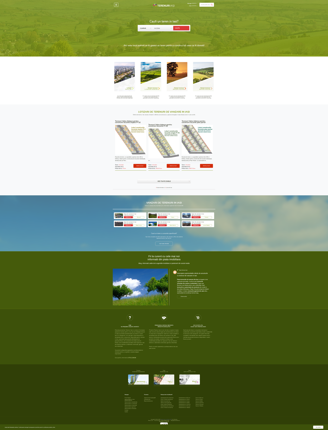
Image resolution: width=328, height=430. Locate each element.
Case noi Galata (199, 401)
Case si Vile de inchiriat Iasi (167, 407)
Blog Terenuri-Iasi (183, 270)
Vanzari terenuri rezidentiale (131, 402)
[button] (146, 28)
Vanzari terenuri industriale (131, 405)
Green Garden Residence (166, 404)
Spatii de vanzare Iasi (165, 401)
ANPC (168, 420)
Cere (192, 5)
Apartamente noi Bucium (184, 397)
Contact (126, 410)
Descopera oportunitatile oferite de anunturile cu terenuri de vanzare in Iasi (192, 274)
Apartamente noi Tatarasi (184, 407)
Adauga (191, 3)
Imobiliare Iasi (147, 399)
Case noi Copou (199, 399)
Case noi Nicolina (199, 402)
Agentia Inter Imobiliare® (150, 397)
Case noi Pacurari (199, 404)
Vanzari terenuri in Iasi (130, 400)
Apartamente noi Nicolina (184, 404)
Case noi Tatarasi (199, 405)
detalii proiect (139, 165)
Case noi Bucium (199, 397)
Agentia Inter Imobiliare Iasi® (166, 419)
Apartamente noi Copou (184, 401)
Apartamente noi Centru (184, 399)
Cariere (126, 411)
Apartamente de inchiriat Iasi (167, 405)
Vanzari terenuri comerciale (131, 403)
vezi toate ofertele (164, 243)
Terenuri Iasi (150, 420)
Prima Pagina (128, 397)
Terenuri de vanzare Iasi (166, 402)
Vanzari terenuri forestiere (130, 408)
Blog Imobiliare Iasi (148, 401)
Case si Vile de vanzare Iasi (167, 399)
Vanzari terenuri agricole (130, 406)
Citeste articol (184, 296)
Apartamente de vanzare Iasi (167, 397)
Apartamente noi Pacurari (184, 405)
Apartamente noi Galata (184, 402)
